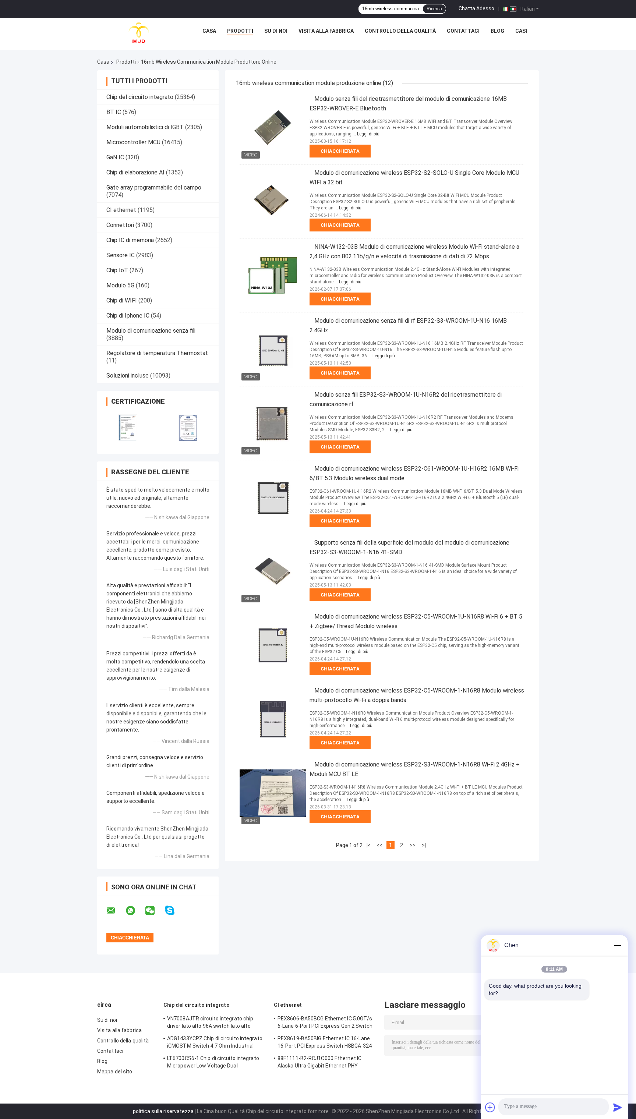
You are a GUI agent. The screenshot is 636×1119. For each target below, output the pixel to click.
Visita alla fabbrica (326, 31)
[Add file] (490, 1107)
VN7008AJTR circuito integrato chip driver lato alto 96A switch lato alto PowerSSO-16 (210, 1023)
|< (369, 845)
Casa (209, 31)
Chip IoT (117, 270)
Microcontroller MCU (133, 142)
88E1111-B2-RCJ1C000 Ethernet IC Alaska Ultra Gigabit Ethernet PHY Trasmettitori (319, 1063)
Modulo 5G (120, 285)
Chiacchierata (340, 151)
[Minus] (617, 945)
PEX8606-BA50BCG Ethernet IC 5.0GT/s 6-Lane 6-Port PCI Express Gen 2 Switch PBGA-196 (325, 1023)
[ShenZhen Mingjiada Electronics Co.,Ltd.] (138, 33)
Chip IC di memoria (130, 240)
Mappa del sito (114, 1071)
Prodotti (240, 31)
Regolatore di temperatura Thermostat (157, 353)
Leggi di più (368, 134)
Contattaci (463, 31)
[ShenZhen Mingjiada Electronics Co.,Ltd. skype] (174, 910)
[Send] (617, 1107)
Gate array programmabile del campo (153, 187)
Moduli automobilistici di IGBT (145, 127)
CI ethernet (121, 209)
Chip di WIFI (121, 300)
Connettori (120, 225)
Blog (497, 31)
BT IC (113, 112)
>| (424, 845)
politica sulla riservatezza (163, 1111)
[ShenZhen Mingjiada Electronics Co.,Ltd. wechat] (154, 911)
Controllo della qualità (400, 31)
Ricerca (434, 8)
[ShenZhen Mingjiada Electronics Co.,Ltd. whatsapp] (135, 911)
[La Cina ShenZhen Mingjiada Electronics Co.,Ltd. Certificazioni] (127, 427)
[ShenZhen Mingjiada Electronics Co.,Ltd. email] (115, 911)
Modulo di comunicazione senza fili (150, 330)
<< (379, 845)
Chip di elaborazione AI (135, 172)
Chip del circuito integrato (139, 96)
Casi (521, 31)
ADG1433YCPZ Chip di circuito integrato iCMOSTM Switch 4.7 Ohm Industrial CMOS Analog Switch (214, 1043)
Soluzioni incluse (127, 375)
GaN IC (115, 157)
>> (413, 845)
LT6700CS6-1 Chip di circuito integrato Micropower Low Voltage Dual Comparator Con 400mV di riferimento (213, 1063)
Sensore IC (120, 255)
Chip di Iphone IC (127, 315)
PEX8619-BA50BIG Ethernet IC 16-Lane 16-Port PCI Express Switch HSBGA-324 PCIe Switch (325, 1043)
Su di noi (275, 31)
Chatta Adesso (476, 8)
